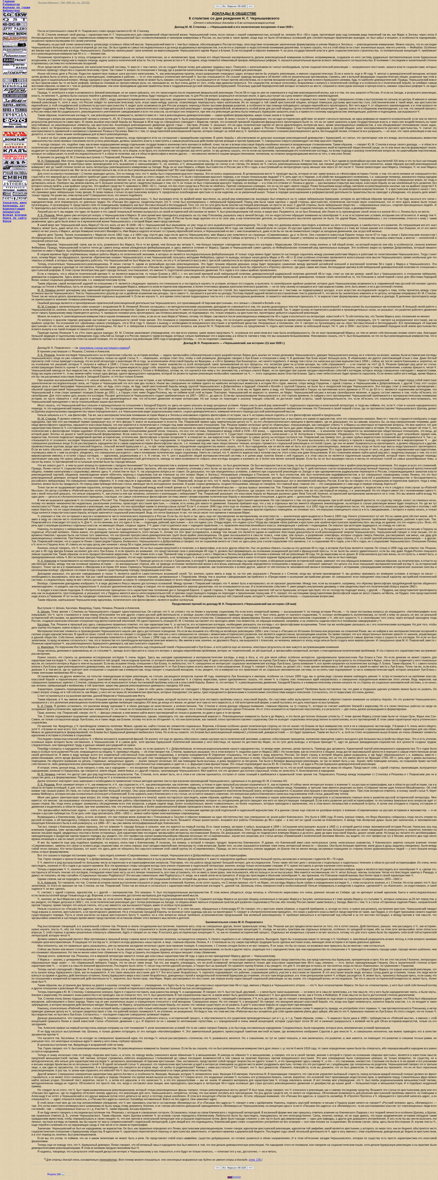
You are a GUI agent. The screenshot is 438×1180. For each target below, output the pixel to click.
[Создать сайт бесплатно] (234, 1177)
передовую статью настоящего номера (104, 347)
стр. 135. (255, 1159)
